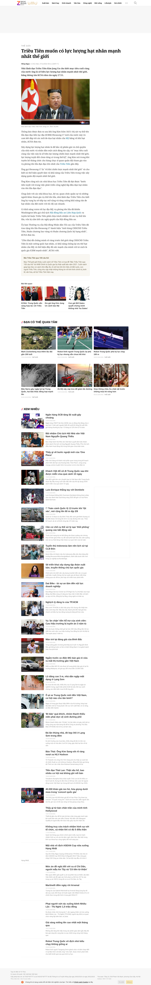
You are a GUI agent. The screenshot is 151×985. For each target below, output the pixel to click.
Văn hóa (77, 3)
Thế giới (26, 46)
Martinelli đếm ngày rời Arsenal (62, 885)
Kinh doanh (66, 3)
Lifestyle (108, 3)
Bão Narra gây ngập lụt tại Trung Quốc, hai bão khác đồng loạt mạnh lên (37, 391)
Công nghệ (87, 3)
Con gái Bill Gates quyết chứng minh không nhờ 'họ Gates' (78, 305)
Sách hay (55, 3)
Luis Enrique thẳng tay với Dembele (65, 490)
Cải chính (118, 3)
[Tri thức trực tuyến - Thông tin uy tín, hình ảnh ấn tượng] (27, 3)
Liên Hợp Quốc (74, 212)
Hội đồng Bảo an (58, 212)
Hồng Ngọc (25, 64)
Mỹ (67, 138)
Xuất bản (45, 3)
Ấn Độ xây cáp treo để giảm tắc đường (74, 389)
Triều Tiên (65, 164)
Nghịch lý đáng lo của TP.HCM (62, 602)
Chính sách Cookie (81, 982)
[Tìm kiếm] (135, 3)
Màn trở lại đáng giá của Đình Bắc (64, 639)
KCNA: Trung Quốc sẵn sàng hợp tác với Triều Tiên (31, 305)
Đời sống (98, 3)
